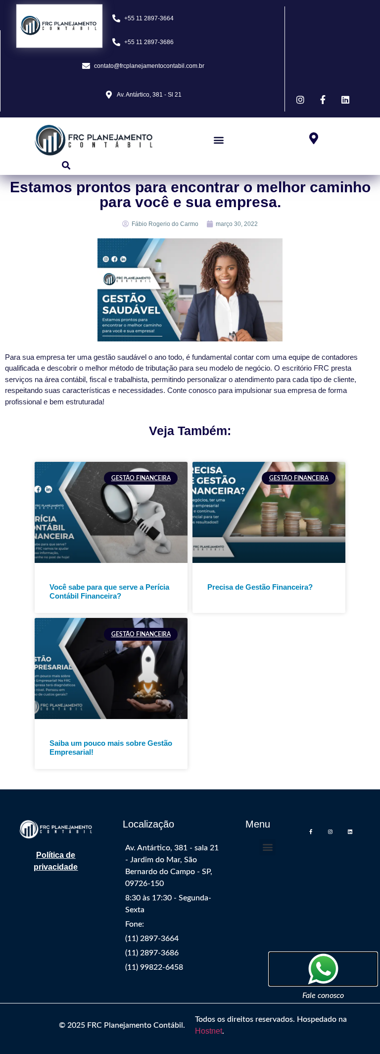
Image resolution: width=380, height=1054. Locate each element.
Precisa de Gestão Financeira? (260, 587)
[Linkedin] (350, 831)
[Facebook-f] (310, 831)
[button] (218, 140)
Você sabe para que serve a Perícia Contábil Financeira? (109, 591)
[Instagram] (330, 831)
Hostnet (208, 1031)
